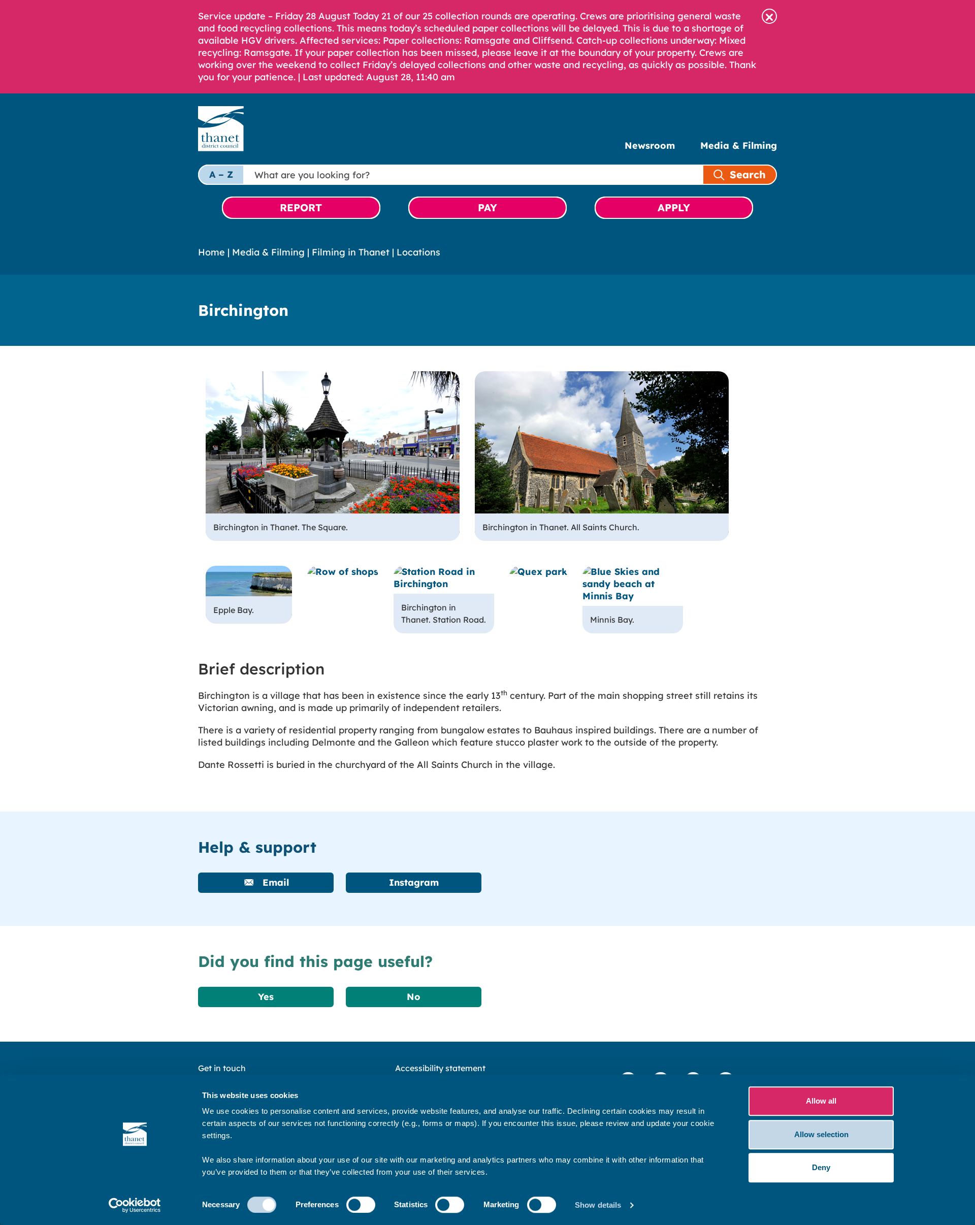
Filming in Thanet (350, 252)
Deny (821, 1167)
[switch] (360, 1205)
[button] (769, 16)
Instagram (414, 882)
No (413, 997)
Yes (266, 997)
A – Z (221, 174)
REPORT (301, 207)
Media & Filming (738, 145)
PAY (487, 207)
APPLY (674, 207)
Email (274, 882)
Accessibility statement (440, 1068)
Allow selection (821, 1134)
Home (211, 252)
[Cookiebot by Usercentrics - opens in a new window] (134, 1205)
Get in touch (222, 1068)
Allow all (821, 1101)
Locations (418, 252)
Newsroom (650, 145)
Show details (598, 1205)
